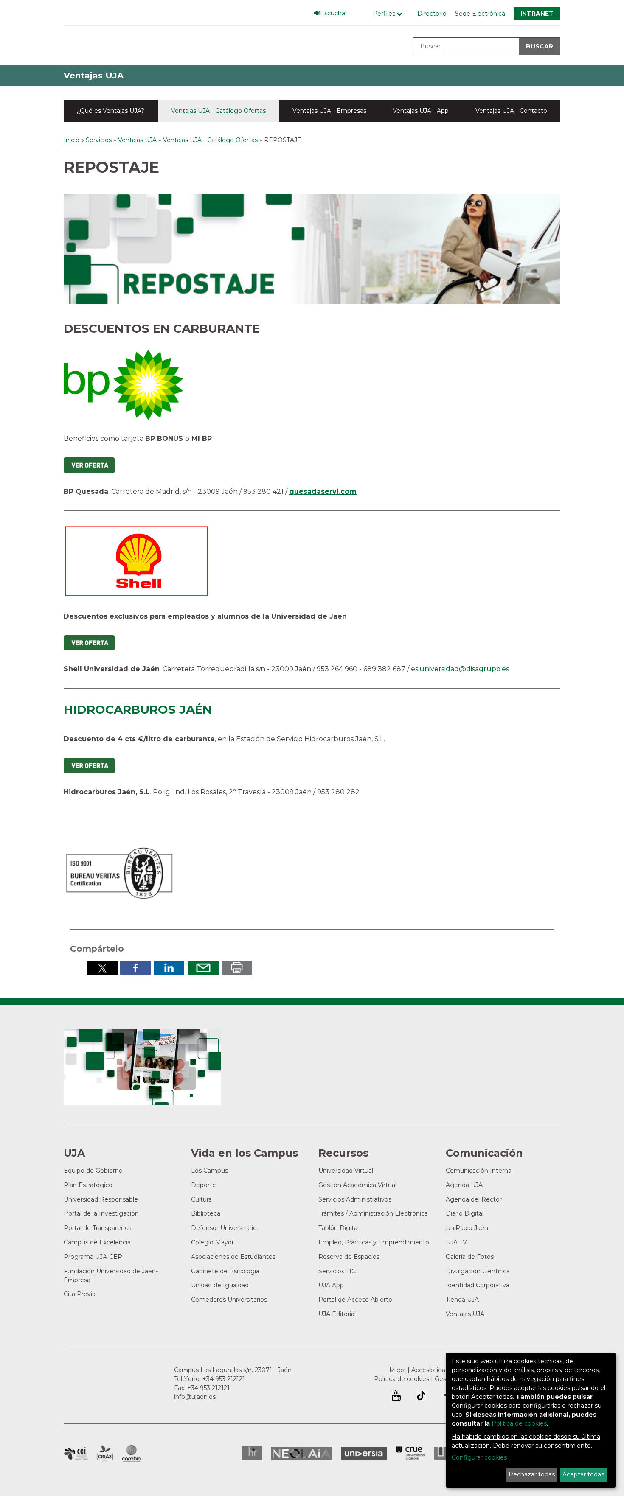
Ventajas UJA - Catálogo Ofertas (218, 111)
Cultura (201, 1199)
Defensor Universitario (224, 1228)
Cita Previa (80, 1294)
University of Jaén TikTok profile (421, 1395)
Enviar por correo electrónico (203, 968)
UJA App (331, 1285)
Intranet (537, 13)
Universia (364, 1453)
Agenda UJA (464, 1185)
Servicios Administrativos (354, 1199)
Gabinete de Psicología (225, 1271)
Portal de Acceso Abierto (355, 1299)
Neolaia (301, 1453)
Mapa (397, 1370)
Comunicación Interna (479, 1170)
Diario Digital (464, 1213)
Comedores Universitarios (229, 1299)
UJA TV (456, 1242)
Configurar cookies (479, 1457)
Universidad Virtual (345, 1170)
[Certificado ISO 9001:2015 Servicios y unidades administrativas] (120, 871)
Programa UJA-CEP (93, 1257)
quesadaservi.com (323, 491)
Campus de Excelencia (97, 1242)
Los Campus (209, 1170)
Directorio (432, 13)
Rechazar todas (532, 1474)
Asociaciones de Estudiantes (233, 1257)
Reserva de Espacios (348, 1257)
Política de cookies (401, 1379)
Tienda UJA (462, 1299)
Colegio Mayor (212, 1242)
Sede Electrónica (480, 13)
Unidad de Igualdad (220, 1285)
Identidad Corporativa (477, 1285)
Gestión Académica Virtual (357, 1185)
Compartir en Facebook (135, 968)
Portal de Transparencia (98, 1228)
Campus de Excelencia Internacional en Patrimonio (76, 1453)
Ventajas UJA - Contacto (511, 111)
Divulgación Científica (478, 1271)
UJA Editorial (337, 1314)
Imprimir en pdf (237, 968)
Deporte (203, 1185)
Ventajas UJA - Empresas (329, 111)
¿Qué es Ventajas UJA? (110, 111)
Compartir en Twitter (102, 968)
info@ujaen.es (195, 1397)
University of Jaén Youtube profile (396, 1395)
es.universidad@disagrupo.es (460, 669)
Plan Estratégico (88, 1185)
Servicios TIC (337, 1271)
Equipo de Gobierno (93, 1170)
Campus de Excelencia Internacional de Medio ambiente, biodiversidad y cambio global (131, 1453)
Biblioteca (205, 1213)
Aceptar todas (583, 1474)
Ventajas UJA (94, 75)
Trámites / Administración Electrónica (373, 1213)
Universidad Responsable (101, 1199)
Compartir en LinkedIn (169, 968)
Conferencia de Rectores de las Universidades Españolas (410, 1453)
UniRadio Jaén (467, 1228)
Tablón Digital (338, 1228)
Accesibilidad (430, 1370)
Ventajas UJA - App (421, 111)
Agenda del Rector (474, 1199)
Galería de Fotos (470, 1257)
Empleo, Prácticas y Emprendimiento (373, 1242)
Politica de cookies (519, 1423)
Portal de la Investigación (101, 1213)
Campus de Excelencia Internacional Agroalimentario (104, 1453)
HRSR (252, 1453)
